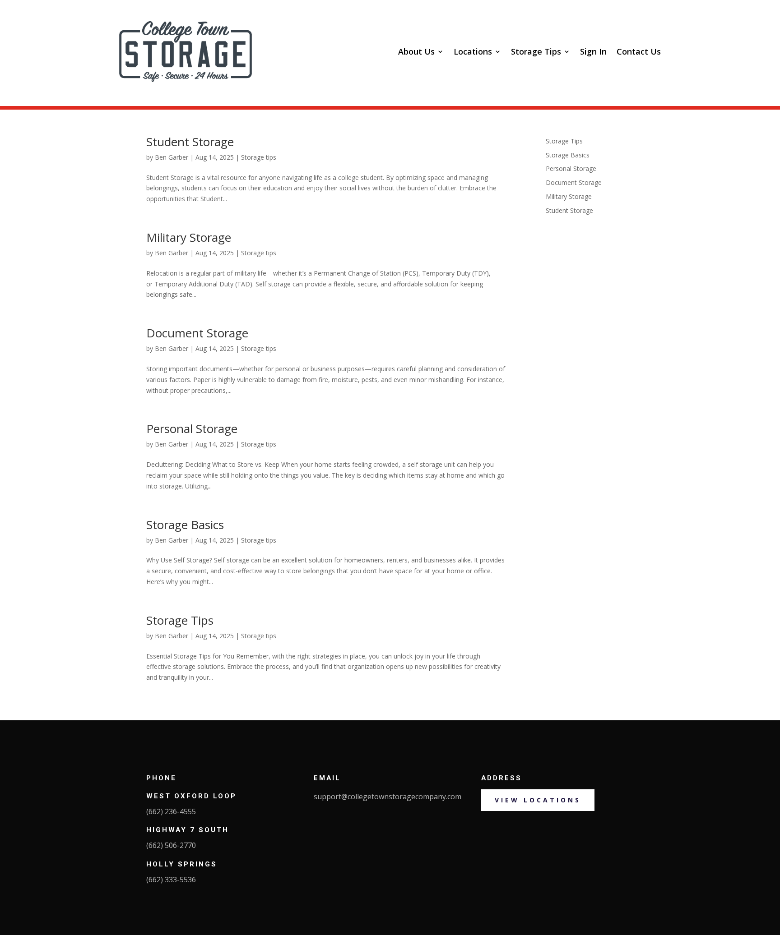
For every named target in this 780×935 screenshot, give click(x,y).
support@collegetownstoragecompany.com (387, 796)
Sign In (593, 51)
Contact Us (639, 51)
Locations (473, 51)
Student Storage (190, 142)
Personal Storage (191, 428)
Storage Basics (185, 524)
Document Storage (197, 333)
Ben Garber (171, 157)
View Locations (538, 800)
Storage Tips (536, 51)
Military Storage (188, 237)
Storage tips (258, 157)
